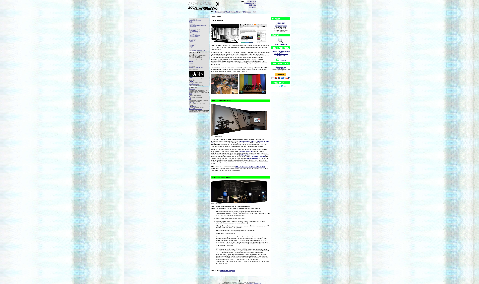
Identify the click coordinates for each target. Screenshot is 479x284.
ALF (190, 96)
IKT (190, 99)
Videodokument (194, 32)
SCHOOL (252, 5)
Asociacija (192, 89)
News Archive (199, 67)
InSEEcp (191, 102)
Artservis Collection (195, 35)
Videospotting (193, 34)
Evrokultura (192, 47)
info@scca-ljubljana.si (255, 283)
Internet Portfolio (194, 36)
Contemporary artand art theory (281, 67)
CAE (190, 94)
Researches (192, 24)
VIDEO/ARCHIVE (250, 3)
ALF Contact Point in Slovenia (197, 50)
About (222, 12)
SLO (254, 12)
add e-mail (191, 67)
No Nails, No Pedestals (195, 20)
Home (217, 12)
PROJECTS (251, 1)
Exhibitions (192, 22)
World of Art (192, 40)
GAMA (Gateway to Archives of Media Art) (250, 167)
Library (238, 12)
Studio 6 (191, 21)
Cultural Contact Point (195, 49)
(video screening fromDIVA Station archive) (281, 24)
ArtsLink (191, 46)
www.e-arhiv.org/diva (227, 271)
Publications (230, 12)
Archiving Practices (195, 31)
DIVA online (247, 12)
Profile (191, 63)
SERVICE (252, 7)
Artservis (191, 45)
